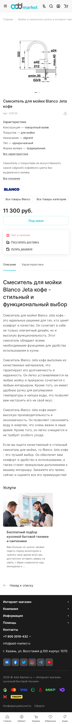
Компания (10, 609)
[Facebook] (15, 662)
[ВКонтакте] (7, 662)
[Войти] (58, 6)
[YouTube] (49, 662)
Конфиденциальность (17, 705)
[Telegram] (41, 662)
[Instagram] (32, 662)
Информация (13, 616)
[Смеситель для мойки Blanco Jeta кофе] (37, 61)
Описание (9, 264)
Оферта (39, 705)
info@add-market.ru (16, 643)
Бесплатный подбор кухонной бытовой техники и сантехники (28, 536)
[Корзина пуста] (66, 6)
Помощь (9, 623)
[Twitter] (24, 662)
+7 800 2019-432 (15, 636)
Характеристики (32, 264)
